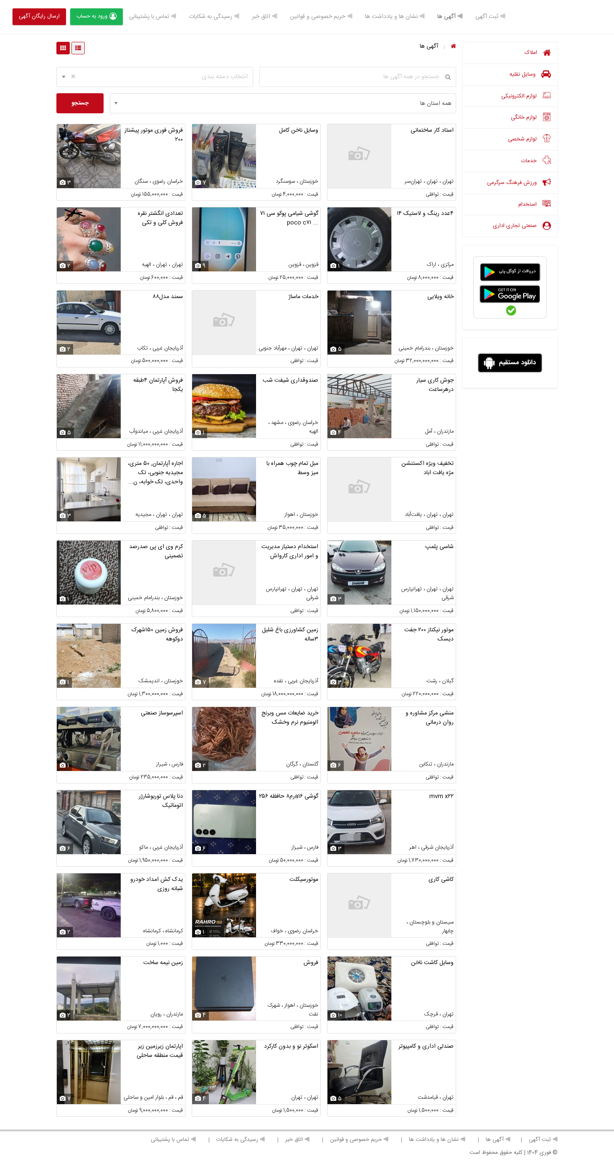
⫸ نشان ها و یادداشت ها (395, 17)
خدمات (529, 161)
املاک (532, 52)
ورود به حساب (91, 16)
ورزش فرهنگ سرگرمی (512, 182)
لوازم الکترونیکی (519, 96)
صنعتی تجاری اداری (515, 225)
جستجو (80, 103)
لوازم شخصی (523, 139)
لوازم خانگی (524, 117)
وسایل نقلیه (523, 74)
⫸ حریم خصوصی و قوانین (321, 17)
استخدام (528, 204)
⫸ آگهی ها (450, 17)
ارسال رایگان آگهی (39, 16)
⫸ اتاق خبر (264, 17)
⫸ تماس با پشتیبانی (152, 17)
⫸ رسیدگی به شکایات (214, 17)
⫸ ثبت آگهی (490, 17)
